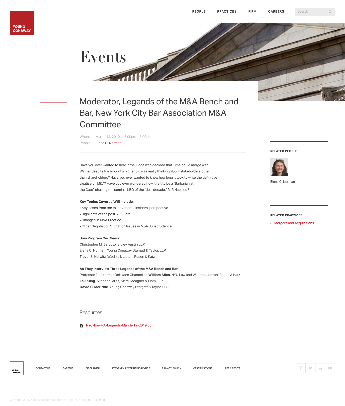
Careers (276, 11)
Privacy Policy (171, 368)
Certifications (202, 368)
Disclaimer (92, 368)
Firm (252, 11)
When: (85, 137)
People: (85, 143)
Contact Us (43, 368)
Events (103, 57)
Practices (227, 11)
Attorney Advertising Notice (131, 368)
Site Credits (232, 368)
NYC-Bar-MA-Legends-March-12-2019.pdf (119, 325)
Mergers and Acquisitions (294, 223)
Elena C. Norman (108, 143)
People (199, 11)
